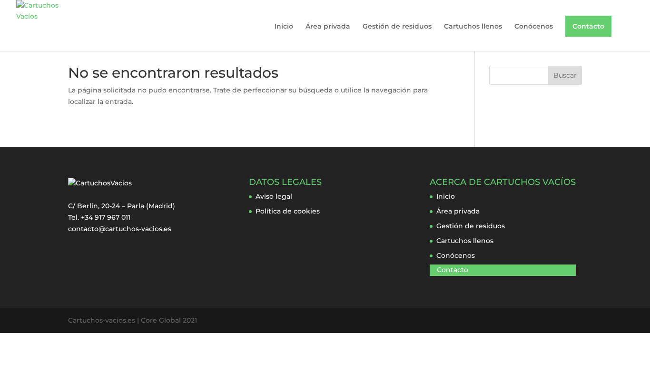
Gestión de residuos (397, 26)
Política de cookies (288, 211)
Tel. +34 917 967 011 (99, 217)
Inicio (284, 26)
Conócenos (533, 26)
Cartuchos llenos (473, 26)
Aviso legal (274, 196)
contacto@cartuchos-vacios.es (119, 228)
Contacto (588, 26)
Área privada (327, 26)
